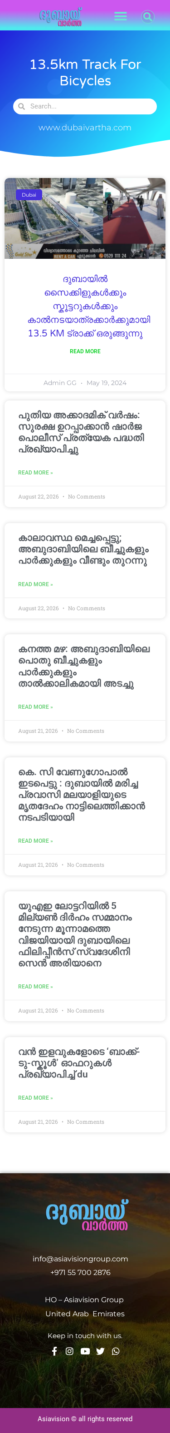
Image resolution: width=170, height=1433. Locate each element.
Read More (85, 351)
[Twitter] (100, 1351)
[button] (121, 16)
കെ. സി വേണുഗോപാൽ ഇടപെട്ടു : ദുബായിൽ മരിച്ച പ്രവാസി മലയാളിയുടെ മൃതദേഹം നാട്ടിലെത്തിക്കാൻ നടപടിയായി (81, 794)
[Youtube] (85, 1351)
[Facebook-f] (54, 1351)
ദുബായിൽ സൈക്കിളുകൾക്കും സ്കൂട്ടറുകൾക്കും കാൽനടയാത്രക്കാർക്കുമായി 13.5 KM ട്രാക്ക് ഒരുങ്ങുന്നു (88, 306)
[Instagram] (69, 1351)
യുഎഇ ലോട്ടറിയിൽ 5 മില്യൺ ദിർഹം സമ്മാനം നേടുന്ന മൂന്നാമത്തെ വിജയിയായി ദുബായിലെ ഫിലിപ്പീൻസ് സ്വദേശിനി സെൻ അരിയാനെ (75, 934)
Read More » (35, 472)
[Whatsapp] (116, 1351)
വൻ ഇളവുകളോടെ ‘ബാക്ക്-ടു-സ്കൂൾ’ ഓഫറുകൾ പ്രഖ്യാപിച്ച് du (79, 1063)
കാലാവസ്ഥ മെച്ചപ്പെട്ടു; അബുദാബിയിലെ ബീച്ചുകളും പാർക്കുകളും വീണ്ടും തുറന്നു (83, 549)
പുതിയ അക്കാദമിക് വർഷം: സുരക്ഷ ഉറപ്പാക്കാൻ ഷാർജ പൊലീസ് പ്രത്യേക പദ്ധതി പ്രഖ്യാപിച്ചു (81, 432)
